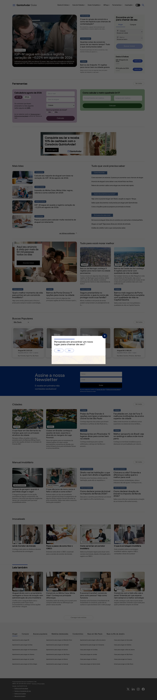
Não (58, 350)
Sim (69, 350)
